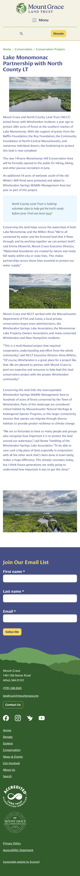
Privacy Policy (12, 843)
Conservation (23, 49)
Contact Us (13, 704)
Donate (58, 33)
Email (9, 611)
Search (7, 776)
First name (14, 571)
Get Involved (11, 763)
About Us (9, 770)
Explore (8, 743)
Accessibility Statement (18, 850)
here (48, 213)
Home (7, 49)
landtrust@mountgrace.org (21, 696)
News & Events (13, 756)
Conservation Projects (50, 49)
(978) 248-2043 (12, 688)
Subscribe (12, 632)
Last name (13, 591)
